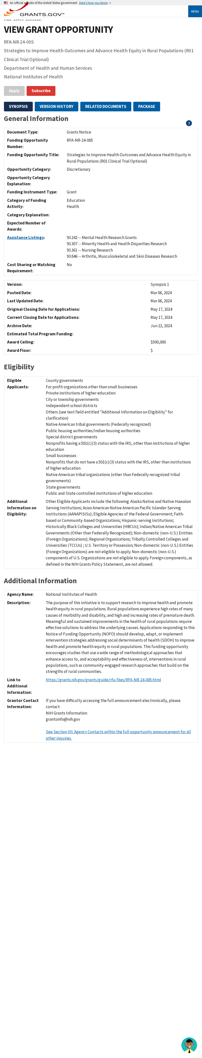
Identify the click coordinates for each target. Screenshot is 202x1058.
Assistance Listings (25, 237)
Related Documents (105, 106)
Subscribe (41, 90)
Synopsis (18, 106)
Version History (56, 106)
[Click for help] (189, 124)
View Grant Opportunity (58, 29)
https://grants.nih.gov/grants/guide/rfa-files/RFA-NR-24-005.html (103, 680)
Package (146, 106)
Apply (14, 90)
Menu (195, 11)
